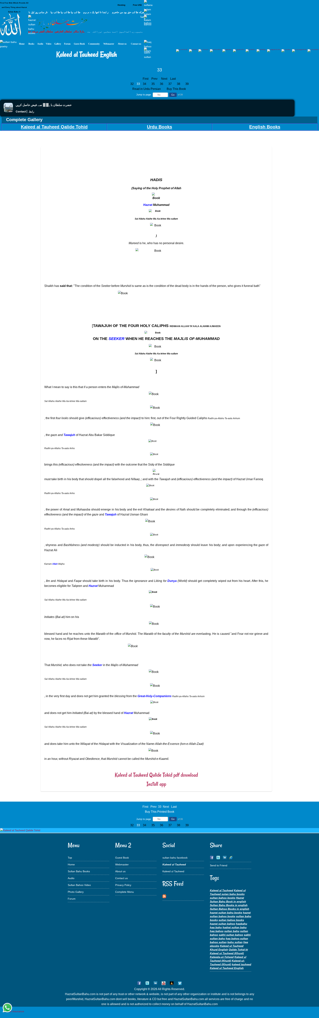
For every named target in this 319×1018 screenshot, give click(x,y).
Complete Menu (124, 891)
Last (172, 78)
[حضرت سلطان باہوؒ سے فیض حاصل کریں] (8, 111)
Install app (156, 784)
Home (71, 864)
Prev (154, 78)
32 (132, 83)
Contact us (121, 878)
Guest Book (122, 857)
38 (178, 83)
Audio (71, 878)
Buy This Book (176, 88)
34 (144, 83)
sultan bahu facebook (175, 857)
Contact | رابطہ (25, 111)
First (145, 78)
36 (161, 83)
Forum (72, 898)
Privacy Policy (123, 885)
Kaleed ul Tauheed (173, 871)
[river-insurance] (14, 1011)
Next (164, 78)
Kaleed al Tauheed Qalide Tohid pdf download (156, 775)
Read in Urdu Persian (147, 88)
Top (70, 857)
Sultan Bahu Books (79, 871)
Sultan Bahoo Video (79, 885)
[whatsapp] (7, 1008)
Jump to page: (144, 94)
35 (153, 83)
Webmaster (122, 864)
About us (120, 871)
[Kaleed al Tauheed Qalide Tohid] (20, 830)
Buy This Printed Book (159, 811)
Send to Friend (218, 865)
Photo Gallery (76, 891)
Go (172, 94)
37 (170, 83)
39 (187, 83)
